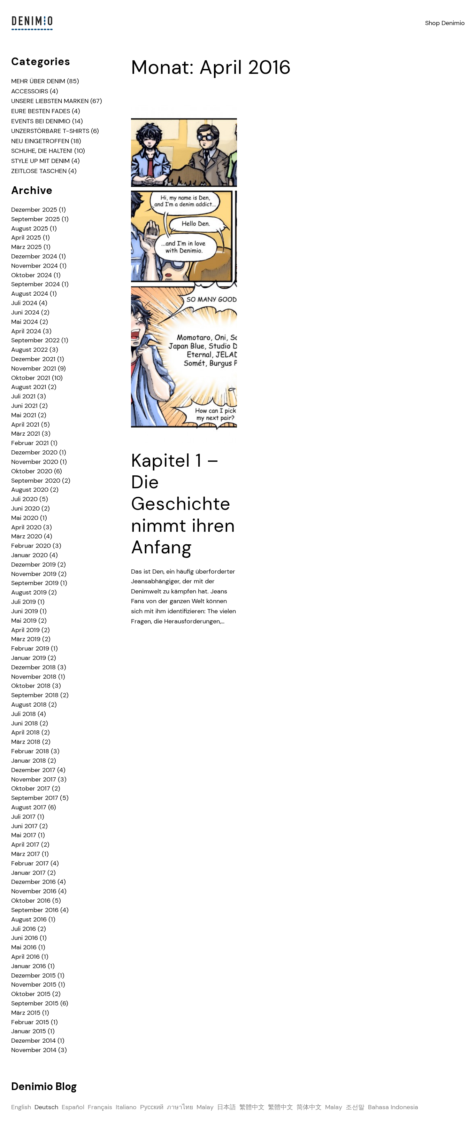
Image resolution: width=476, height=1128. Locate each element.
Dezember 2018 (33, 667)
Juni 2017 (24, 826)
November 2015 (33, 984)
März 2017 (25, 854)
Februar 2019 (30, 648)
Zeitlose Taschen (39, 171)
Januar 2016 (28, 966)
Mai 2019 (24, 620)
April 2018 (25, 732)
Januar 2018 (28, 760)
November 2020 (34, 462)
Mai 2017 (23, 835)
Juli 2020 (24, 499)
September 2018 (35, 695)
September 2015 (35, 1003)
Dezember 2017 (33, 770)
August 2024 (29, 293)
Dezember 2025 (34, 209)
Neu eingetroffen (40, 141)
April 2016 (25, 956)
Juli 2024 (24, 303)
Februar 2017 (30, 863)
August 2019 (29, 592)
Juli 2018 (23, 714)
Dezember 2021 (33, 359)
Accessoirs (29, 91)
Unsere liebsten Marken (50, 101)
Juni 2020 (25, 508)
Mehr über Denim (38, 81)
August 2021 (28, 387)
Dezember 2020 (34, 452)
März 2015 (25, 1013)
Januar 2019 (28, 658)
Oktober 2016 (31, 900)
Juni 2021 (24, 406)
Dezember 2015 (33, 975)
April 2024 (26, 331)
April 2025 (26, 237)
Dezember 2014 (33, 1040)
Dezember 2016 (33, 882)
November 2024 (34, 266)
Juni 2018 (24, 723)
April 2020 (26, 527)
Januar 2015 (28, 1031)
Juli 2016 (23, 929)
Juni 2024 (25, 312)
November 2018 (33, 676)
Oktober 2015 (31, 994)
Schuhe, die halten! (41, 151)
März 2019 (25, 639)
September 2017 (34, 798)
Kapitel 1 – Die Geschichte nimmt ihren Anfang (183, 504)
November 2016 (33, 891)
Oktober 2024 (31, 275)
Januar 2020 (29, 555)
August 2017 (28, 807)
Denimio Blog (44, 1086)
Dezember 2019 (33, 564)
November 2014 (33, 1050)
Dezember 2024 (34, 256)
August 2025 (29, 228)
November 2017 (33, 779)
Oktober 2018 (31, 686)
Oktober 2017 (30, 788)
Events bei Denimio (40, 121)
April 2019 (25, 630)
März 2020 (26, 536)
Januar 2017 (28, 873)
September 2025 (35, 219)
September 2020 (35, 480)
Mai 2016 (24, 947)
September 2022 (35, 340)
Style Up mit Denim (40, 161)
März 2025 (26, 247)
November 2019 (33, 574)
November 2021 (33, 368)
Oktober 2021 (30, 378)
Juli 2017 (23, 816)
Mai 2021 (23, 415)
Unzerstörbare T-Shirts (50, 131)
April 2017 (25, 844)
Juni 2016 (24, 938)
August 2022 (29, 349)
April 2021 (25, 424)
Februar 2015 (30, 1022)
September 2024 (35, 284)
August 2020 (29, 489)
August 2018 (29, 704)
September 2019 (35, 583)
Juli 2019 (23, 602)
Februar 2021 (30, 443)
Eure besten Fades (40, 111)
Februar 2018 (30, 751)
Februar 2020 (31, 546)
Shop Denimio (445, 23)
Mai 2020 (24, 518)
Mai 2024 (24, 322)
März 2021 (25, 433)
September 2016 (35, 910)
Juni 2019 (24, 611)
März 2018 (25, 742)
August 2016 (29, 919)
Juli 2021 (23, 396)
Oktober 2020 (31, 471)
